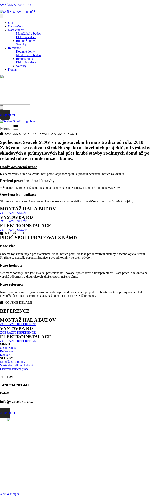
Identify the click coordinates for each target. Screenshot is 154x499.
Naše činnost (16, 30)
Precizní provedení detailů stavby (27, 181)
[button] (77, 127)
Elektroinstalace (26, 37)
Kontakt (13, 69)
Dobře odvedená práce (18, 167)
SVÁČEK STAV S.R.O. (16, 5)
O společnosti (16, 26)
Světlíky (21, 44)
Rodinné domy (25, 40)
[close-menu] (1, 107)
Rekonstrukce (24, 58)
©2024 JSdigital (10, 494)
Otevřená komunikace (18, 194)
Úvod (11, 22)
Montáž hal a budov (28, 33)
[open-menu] (1, 16)
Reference (14, 48)
